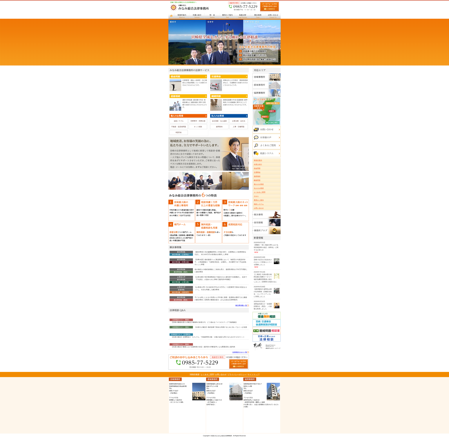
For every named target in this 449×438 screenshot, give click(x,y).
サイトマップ (253, 374)
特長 (212, 16)
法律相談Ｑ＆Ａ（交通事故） (181, 334)
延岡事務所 (267, 93)
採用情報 (267, 222)
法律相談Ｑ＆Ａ (181, 317)
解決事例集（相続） (181, 272)
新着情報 (181, 290)
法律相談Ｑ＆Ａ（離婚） (181, 320)
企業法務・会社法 (238, 121)
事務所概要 (194, 374)
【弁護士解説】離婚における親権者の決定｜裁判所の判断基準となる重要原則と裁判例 (203, 347)
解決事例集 (208, 247)
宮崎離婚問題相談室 (267, 330)
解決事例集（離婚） (181, 300)
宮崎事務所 (267, 77)
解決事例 (257, 16)
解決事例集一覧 (241, 305)
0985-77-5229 (242, 6)
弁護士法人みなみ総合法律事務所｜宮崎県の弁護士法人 (189, 6)
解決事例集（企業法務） (181, 282)
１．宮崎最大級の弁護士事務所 (181, 210)
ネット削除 (198, 127)
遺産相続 (188, 102)
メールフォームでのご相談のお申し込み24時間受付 (269, 7)
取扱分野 (242, 16)
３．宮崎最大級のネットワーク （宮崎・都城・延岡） (235, 210)
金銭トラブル (179, 121)
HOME (171, 16)
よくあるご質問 (267, 145)
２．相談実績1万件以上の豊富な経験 (208, 210)
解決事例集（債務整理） (181, 292)
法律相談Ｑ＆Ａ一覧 (239, 352)
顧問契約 (219, 127)
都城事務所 (267, 85)
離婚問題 (229, 102)
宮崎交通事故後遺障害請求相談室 (267, 323)
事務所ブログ (267, 230)
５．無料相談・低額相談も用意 (208, 233)
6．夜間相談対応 (235, 233)
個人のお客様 (177, 116)
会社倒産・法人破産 (219, 121)
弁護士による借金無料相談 (267, 315)
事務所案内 (181, 16)
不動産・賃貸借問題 (178, 127)
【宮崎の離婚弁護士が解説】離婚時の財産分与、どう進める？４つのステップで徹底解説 (204, 322)
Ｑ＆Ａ (256, 196)
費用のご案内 (227, 16)
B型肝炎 (179, 132)
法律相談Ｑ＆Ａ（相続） (181, 327)
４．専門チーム (181, 233)
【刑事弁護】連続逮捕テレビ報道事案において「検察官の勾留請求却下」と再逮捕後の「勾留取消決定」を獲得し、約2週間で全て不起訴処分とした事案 (220, 262)
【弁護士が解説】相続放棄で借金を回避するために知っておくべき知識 (221, 327)
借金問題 (188, 82)
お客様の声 (181, 277)
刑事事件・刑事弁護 (198, 121)
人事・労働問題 (238, 127)
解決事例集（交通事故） (181, 254)
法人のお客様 (217, 116)
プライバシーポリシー (237, 374)
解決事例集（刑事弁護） (181, 262)
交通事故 (229, 82)
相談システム (267, 153)
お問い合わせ (273, 16)
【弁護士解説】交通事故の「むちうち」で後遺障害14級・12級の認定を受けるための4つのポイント (208, 337)
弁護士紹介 (197, 16)
